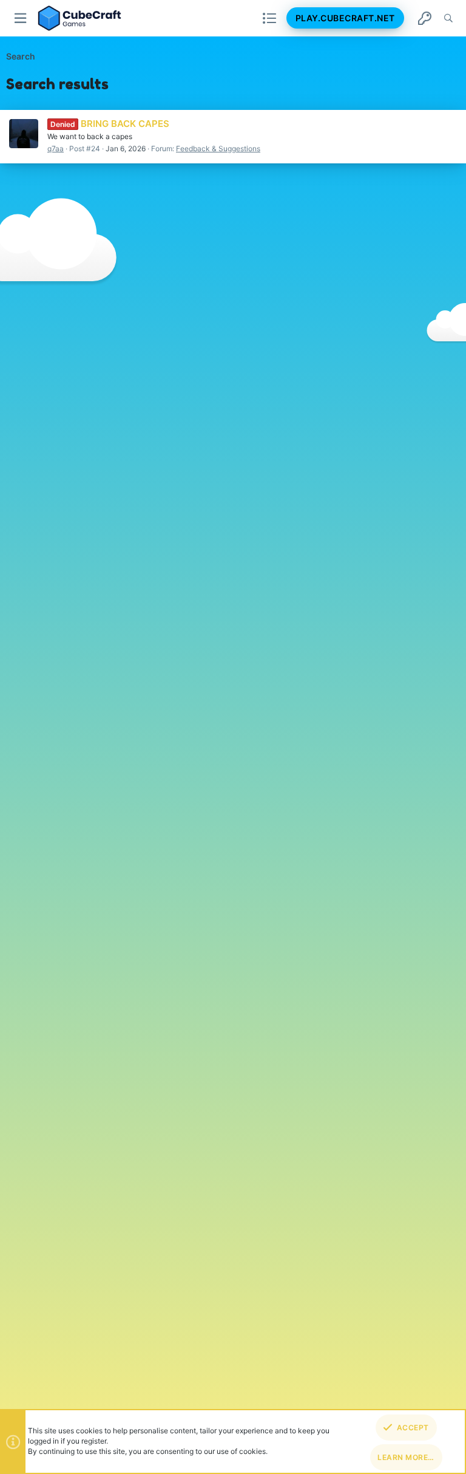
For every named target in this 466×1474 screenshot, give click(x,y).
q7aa (55, 148)
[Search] (448, 18)
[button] (21, 18)
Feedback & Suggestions (218, 148)
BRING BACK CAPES (109, 123)
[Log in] (424, 18)
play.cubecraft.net (345, 18)
